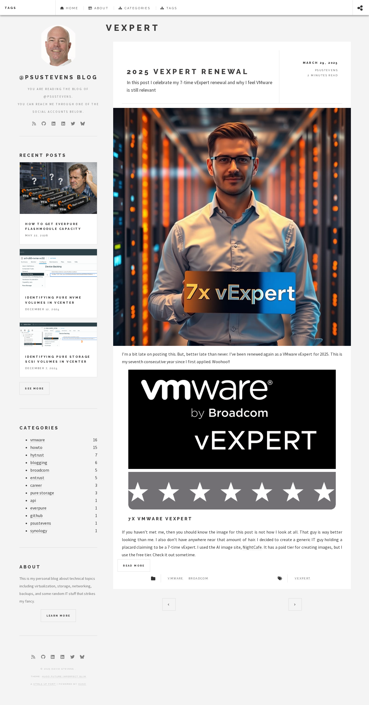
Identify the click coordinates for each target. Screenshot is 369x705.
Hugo (82, 684)
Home (71, 8)
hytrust (37, 455)
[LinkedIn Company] (63, 123)
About (101, 8)
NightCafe (252, 547)
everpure (38, 508)
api (33, 500)
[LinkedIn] (53, 123)
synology (38, 530)
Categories (136, 8)
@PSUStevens (57, 96)
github (36, 515)
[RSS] (34, 123)
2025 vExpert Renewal (188, 71)
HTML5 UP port (44, 684)
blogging (38, 462)
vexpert (303, 578)
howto (36, 447)
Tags (10, 8)
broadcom (198, 578)
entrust (37, 477)
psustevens (40, 523)
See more (34, 388)
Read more (134, 565)
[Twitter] (73, 123)
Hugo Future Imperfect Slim (64, 676)
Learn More (58, 615)
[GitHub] (44, 123)
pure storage (42, 492)
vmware (175, 578)
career (36, 485)
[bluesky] (82, 123)
